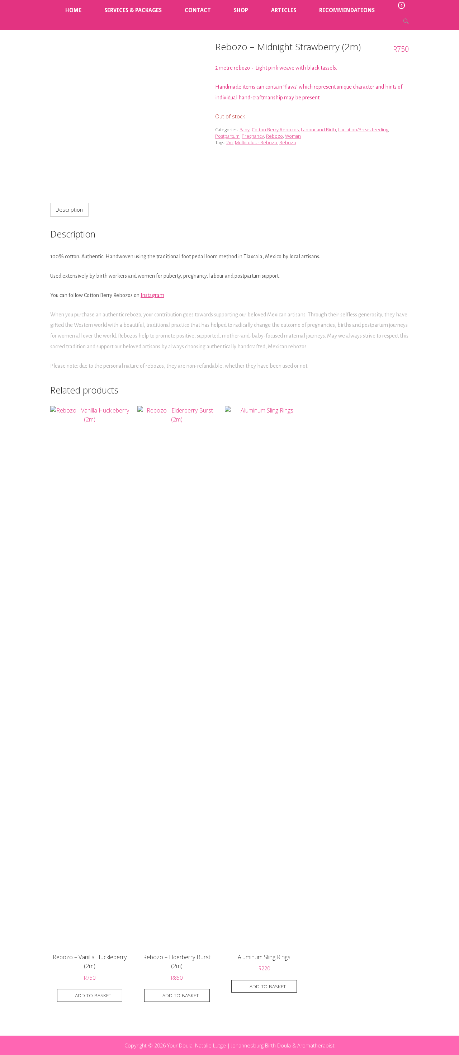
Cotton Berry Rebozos (275, 129)
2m (229, 142)
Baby (245, 129)
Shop (241, 10)
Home (73, 10)
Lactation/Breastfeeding (363, 129)
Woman (293, 136)
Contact (198, 10)
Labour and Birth (318, 129)
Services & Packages (133, 10)
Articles (283, 10)
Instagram (152, 295)
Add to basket (93, 995)
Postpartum (227, 136)
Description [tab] (69, 209)
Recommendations (347, 10)
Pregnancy (253, 136)
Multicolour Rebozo (256, 142)
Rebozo (274, 136)
